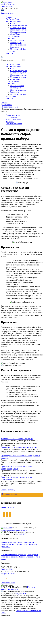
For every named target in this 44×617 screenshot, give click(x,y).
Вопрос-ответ (11, 51)
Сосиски (26, 544)
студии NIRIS (20, 534)
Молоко (31, 542)
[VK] (7, 579)
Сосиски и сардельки (18, 26)
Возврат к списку (8, 490)
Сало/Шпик (15, 34)
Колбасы (18, 544)
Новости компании (18, 45)
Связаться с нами (8, 583)
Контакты (9, 53)
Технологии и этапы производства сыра (17, 439)
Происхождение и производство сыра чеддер (19, 447)
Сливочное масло (8, 544)
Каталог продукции (13, 21)
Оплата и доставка (13, 36)
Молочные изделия (18, 32)
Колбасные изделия (18, 28)
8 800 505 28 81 (7, 6)
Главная (9, 17)
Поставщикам (15, 43)
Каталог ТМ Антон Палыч (11, 542)
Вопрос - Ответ (25, 557)
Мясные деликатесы (18, 30)
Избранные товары (9, 494)
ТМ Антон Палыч (13, 19)
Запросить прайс (7, 13)
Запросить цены (7, 507)
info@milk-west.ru (8, 4)
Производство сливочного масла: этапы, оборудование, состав (17, 467)
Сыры (12, 23)
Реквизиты (14, 47)
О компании (10, 38)
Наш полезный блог (18, 49)
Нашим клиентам (17, 41)
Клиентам (5, 557)
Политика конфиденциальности (14, 530)
